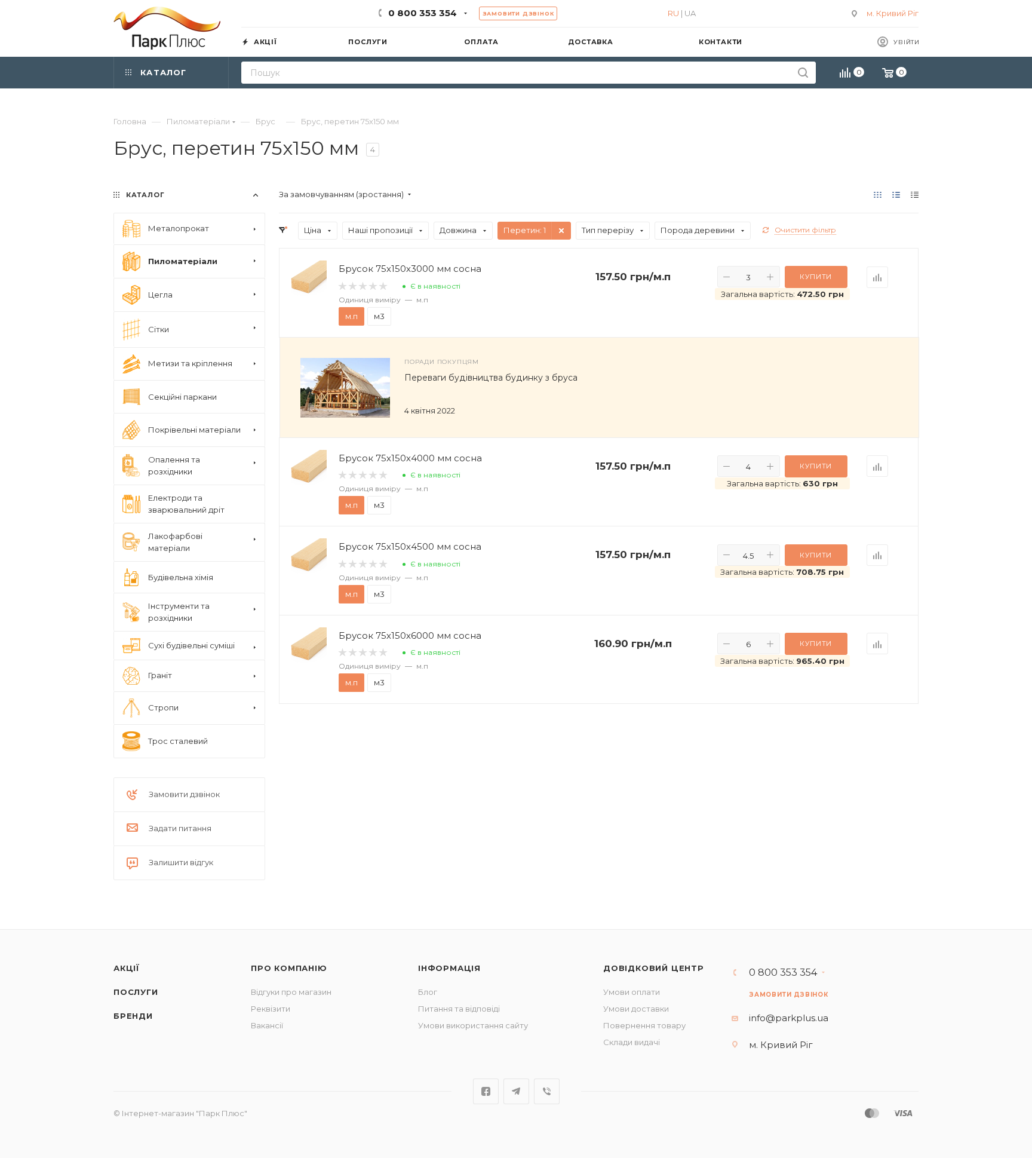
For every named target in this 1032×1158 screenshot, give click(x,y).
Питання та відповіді (459, 1008)
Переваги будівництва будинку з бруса (491, 377)
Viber (547, 1091)
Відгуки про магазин (291, 992)
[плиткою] (878, 194)
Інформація (449, 968)
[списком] (896, 194)
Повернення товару (644, 1025)
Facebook (486, 1091)
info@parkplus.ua (788, 1018)
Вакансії (267, 1025)
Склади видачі (631, 1042)
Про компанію (289, 968)
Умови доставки (636, 1008)
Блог (427, 992)
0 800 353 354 (422, 13)
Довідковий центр (653, 968)
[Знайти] (803, 73)
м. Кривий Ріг (893, 13)
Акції (126, 968)
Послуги (135, 992)
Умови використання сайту (473, 1025)
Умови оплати (631, 992)
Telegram (516, 1091)
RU (673, 13)
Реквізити (270, 1008)
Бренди (133, 1016)
